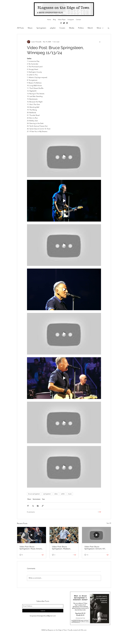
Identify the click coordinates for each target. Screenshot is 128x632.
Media (71, 28)
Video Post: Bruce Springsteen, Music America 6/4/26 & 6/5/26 (31, 548)
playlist (53, 28)
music (70, 494)
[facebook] (61, 23)
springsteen (47, 494)
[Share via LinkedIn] (38, 506)
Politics (81, 28)
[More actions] (100, 42)
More (99, 28)
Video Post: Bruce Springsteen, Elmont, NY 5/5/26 (94, 548)
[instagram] (67, 23)
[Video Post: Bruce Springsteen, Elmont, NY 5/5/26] (96, 535)
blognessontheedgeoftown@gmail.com (43, 616)
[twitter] (64, 23)
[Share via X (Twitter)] (33, 506)
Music (30, 28)
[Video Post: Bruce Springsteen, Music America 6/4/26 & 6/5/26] (31, 535)
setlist (63, 494)
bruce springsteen (34, 494)
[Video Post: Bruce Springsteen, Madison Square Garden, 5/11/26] (64, 535)
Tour (43, 499)
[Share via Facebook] (28, 506)
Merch (90, 28)
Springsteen (41, 28)
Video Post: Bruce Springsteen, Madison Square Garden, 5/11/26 (62, 548)
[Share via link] (43, 506)
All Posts (20, 28)
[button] (108, 28)
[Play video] (64, 156)
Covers (62, 28)
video (56, 494)
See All (109, 523)
